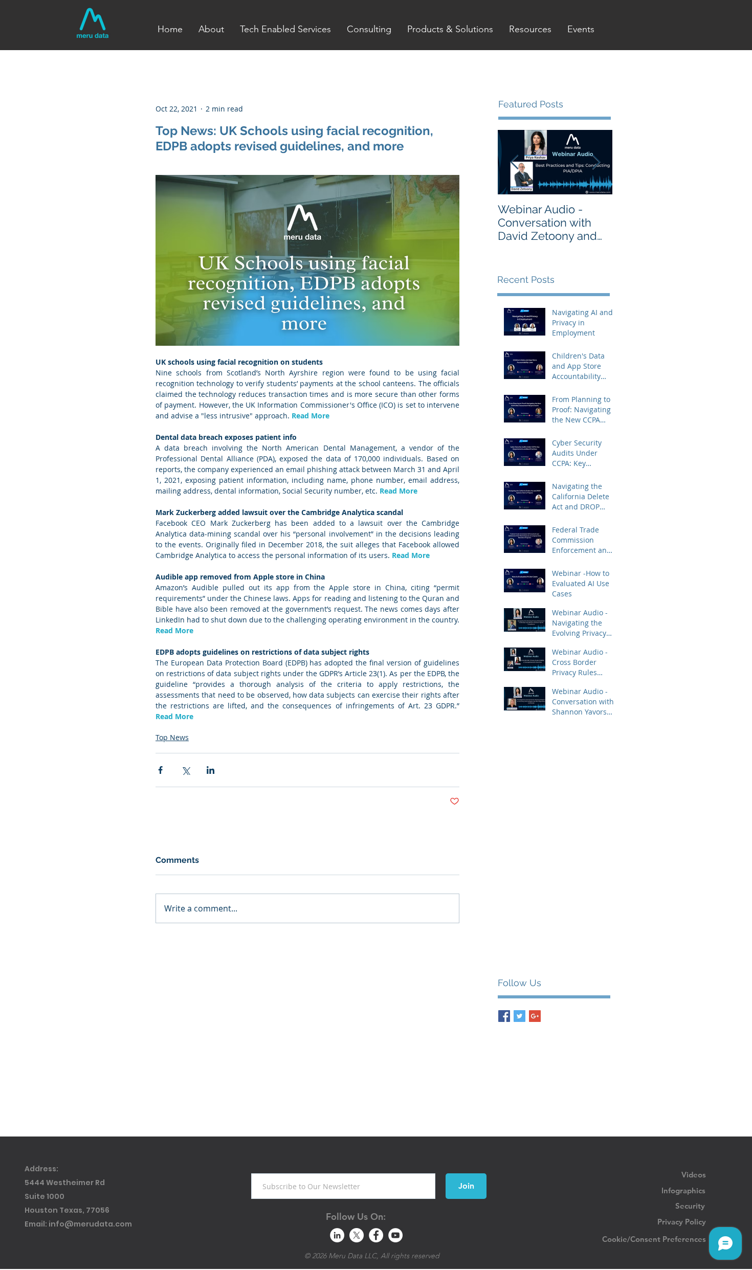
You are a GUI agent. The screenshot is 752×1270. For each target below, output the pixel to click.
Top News (172, 737)
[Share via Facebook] (160, 770)
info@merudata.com (90, 1224)
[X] (356, 1235)
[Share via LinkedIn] (210, 770)
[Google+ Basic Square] (535, 1016)
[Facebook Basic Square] (504, 1016)
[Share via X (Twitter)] (185, 770)
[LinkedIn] (337, 1235)
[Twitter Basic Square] (519, 1016)
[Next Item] (596, 162)
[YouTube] (395, 1235)
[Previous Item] (514, 162)
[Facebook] (376, 1235)
